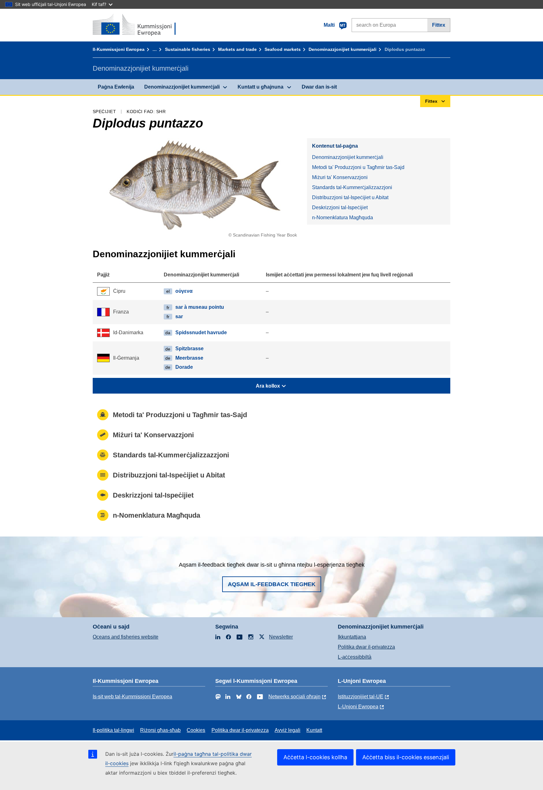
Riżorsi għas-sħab (160, 730)
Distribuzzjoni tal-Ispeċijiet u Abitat (350, 197)
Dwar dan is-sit (319, 87)
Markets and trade (237, 49)
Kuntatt (314, 730)
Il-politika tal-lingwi (113, 730)
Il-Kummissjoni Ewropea (119, 49)
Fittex (438, 25)
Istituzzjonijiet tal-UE (360, 696)
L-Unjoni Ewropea (358, 706)
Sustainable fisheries (187, 49)
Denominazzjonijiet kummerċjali (342, 49)
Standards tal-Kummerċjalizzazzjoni (352, 187)
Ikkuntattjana (352, 637)
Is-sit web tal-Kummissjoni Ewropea (132, 696)
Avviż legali (287, 730)
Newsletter (281, 637)
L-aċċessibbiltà (354, 657)
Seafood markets (283, 49)
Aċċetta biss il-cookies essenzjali (405, 757)
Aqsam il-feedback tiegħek (271, 584)
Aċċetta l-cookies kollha (315, 757)
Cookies (196, 730)
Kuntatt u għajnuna (260, 87)
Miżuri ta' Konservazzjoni (340, 177)
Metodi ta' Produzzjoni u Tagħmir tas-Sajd (358, 167)
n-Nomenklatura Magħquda (342, 217)
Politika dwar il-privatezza (366, 647)
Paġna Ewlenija (116, 87)
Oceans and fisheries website (125, 637)
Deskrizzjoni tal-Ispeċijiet (340, 207)
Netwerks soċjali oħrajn (294, 696)
